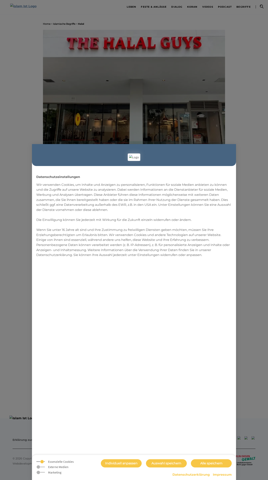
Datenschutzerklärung (191, 474)
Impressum (222, 474)
